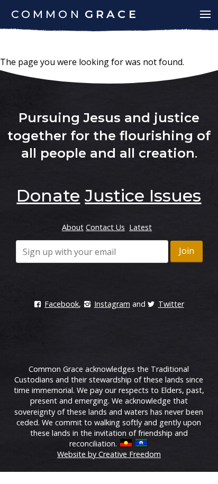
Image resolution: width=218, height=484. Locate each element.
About (73, 227)
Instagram (112, 304)
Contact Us (105, 227)
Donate (48, 195)
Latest (140, 227)
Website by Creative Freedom (109, 454)
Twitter (171, 304)
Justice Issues (143, 195)
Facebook (61, 304)
